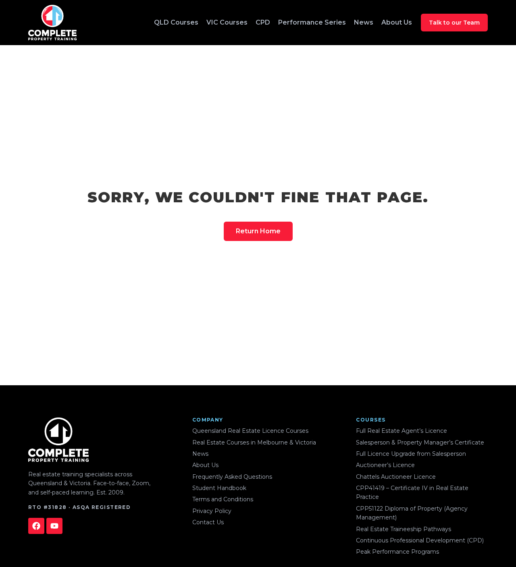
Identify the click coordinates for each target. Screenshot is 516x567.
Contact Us (208, 522)
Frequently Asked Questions (232, 476)
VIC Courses (227, 22)
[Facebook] (36, 526)
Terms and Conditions (222, 499)
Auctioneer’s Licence (385, 465)
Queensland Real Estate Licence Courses (250, 430)
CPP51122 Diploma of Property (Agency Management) (412, 513)
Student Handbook (219, 488)
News (363, 22)
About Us (396, 22)
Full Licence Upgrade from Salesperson (411, 453)
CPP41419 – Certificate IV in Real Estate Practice (412, 492)
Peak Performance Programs (397, 551)
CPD (263, 22)
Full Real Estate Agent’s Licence (401, 430)
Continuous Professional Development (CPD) (420, 540)
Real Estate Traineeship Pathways (403, 529)
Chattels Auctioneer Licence (396, 476)
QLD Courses (176, 22)
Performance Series (312, 22)
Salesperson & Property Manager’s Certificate (420, 442)
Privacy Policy (211, 511)
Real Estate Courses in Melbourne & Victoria (254, 442)
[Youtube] (54, 526)
